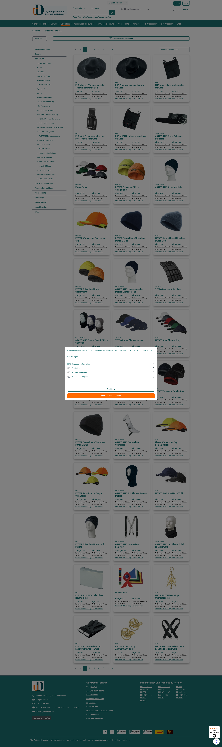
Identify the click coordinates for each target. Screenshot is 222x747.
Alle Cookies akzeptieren (111, 396)
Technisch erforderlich (81, 364)
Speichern (111, 389)
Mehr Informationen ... (146, 350)
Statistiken (76, 368)
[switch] (69, 368)
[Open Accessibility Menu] (216, 741)
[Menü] (218, 727)
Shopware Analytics (80, 376)
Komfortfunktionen (79, 372)
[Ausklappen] (154, 363)
